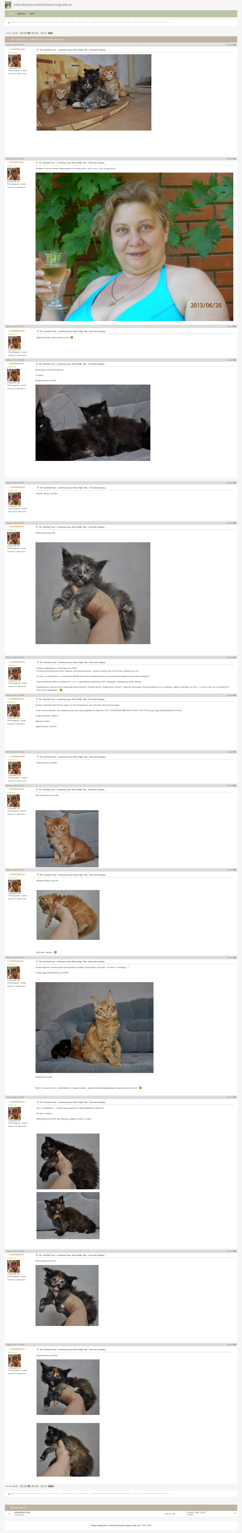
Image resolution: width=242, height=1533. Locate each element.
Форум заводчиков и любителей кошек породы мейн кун (115, 1525)
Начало (11, 13)
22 (21, 33)
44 (42, 33)
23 (25, 33)
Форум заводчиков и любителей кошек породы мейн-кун (43, 5)
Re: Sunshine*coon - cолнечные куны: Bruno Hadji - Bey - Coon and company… (73, 50)
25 (33, 33)
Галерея (32, 13)
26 (36, 33)
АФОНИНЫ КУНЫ (22, 1512)
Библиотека (21, 13)
